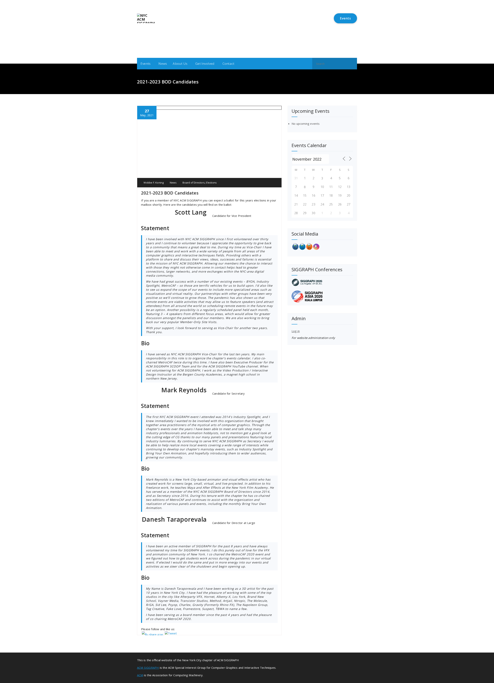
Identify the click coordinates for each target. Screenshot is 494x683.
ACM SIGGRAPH (148, 668)
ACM (140, 675)
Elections (211, 182)
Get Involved (204, 63)
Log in (296, 331)
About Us (180, 63)
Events (345, 18)
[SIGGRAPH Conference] (322, 282)
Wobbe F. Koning (153, 182)
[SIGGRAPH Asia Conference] (322, 296)
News (162, 63)
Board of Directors (194, 182)
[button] (352, 63)
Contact (228, 63)
